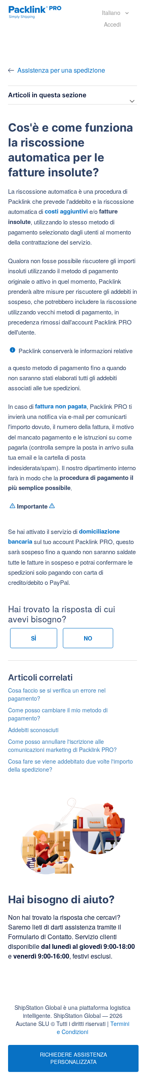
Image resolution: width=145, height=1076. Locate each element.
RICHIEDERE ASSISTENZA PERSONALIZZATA (73, 1058)
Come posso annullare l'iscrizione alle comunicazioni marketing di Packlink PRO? (62, 745)
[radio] (33, 638)
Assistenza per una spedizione (61, 70)
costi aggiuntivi (66, 211)
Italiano (112, 12)
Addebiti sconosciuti (33, 730)
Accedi (112, 24)
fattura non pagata (61, 406)
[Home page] (35, 11)
